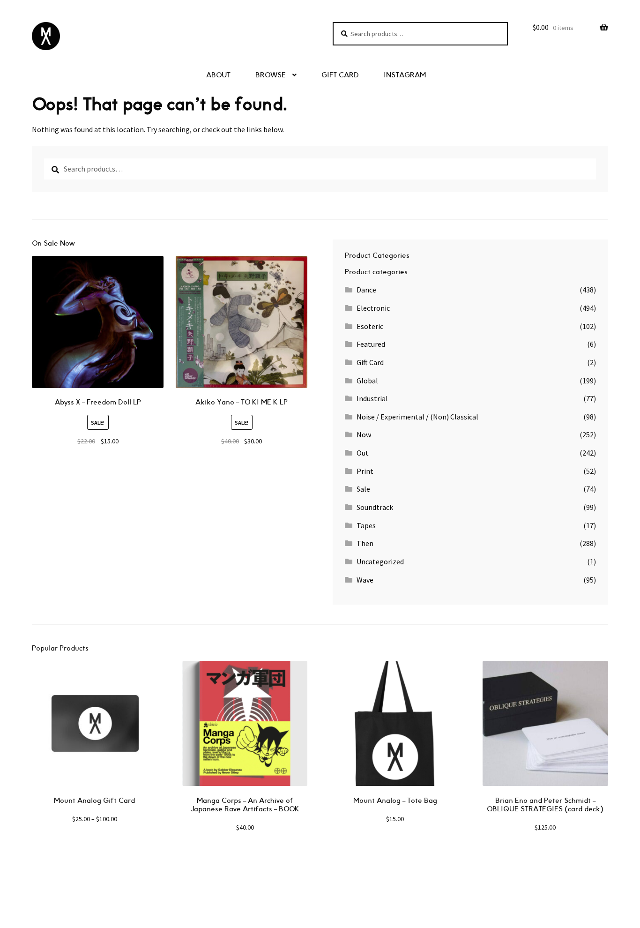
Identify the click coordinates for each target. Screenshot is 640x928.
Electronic (373, 308)
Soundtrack (375, 507)
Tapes (366, 525)
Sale (363, 489)
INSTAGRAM (405, 75)
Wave (365, 579)
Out (363, 452)
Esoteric (370, 326)
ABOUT (218, 75)
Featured (371, 344)
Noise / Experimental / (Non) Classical (417, 416)
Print (365, 471)
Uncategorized (380, 561)
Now (364, 434)
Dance (366, 289)
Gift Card (370, 362)
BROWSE (270, 75)
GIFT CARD (340, 75)
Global (367, 380)
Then (365, 543)
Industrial (372, 398)
